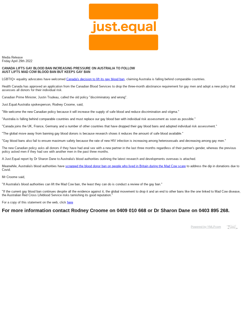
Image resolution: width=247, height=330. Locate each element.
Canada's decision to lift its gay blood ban (95, 79)
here (70, 202)
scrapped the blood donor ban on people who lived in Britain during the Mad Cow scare (125, 166)
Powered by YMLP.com (206, 227)
